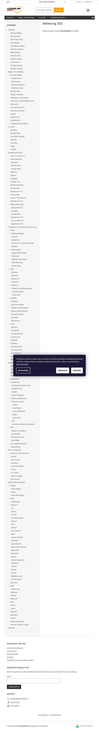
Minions (13, 557)
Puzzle (12, 605)
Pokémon (10, 30)
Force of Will (14, 195)
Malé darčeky (14, 52)
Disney (12, 469)
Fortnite (12, 595)
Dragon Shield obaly (18, 253)
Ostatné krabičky (16, 314)
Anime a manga (15, 476)
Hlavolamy (13, 615)
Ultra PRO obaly (16, 262)
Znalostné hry (14, 447)
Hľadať (58, 10)
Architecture (14, 502)
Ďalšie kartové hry (16, 204)
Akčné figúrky (15, 489)
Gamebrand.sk (55, 715)
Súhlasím (76, 370)
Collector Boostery (17, 85)
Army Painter (16, 408)
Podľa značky (15, 249)
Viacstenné (14, 330)
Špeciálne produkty (17, 46)
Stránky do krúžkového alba (21, 288)
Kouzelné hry (14, 702)
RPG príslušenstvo (16, 437)
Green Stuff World (17, 411)
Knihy (11, 586)
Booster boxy (15, 165)
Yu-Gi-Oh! (10, 127)
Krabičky (13, 140)
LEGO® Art (13, 540)
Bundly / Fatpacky (16, 94)
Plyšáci (12, 618)
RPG (11, 427)
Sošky (12, 492)
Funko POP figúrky (16, 495)
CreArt (12, 608)
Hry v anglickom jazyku (18, 443)
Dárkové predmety (16, 621)
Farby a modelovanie (17, 398)
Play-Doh (13, 611)
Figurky (12, 114)
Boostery (13, 130)
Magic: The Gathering (14, 72)
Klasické (13, 327)
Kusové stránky (17, 291)
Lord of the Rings (16, 466)
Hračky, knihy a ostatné (15, 482)
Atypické (13, 246)
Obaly (12, 146)
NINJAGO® (13, 553)
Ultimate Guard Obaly (18, 259)
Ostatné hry (14, 240)
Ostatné (12, 149)
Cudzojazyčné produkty (18, 123)
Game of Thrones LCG (17, 198)
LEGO (11, 498)
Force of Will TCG (16, 220)
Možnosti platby (12, 654)
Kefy (12, 421)
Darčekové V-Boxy (16, 49)
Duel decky (14, 104)
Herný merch (14, 479)
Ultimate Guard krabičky (18, 308)
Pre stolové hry (15, 350)
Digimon (12, 175)
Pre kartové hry (15, 346)
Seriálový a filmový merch (19, 453)
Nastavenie (22, 370)
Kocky (12, 324)
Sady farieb (15, 418)
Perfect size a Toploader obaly (21, 243)
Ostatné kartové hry (14, 153)
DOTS (12, 524)
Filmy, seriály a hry (13, 450)
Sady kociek (14, 337)
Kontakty (9, 657)
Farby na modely (17, 401)
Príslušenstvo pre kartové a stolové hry (21, 227)
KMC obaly (14, 256)
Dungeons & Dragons (17, 431)
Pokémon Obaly (15, 59)
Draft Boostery (15, 78)
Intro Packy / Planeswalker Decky (21, 101)
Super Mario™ (15, 544)
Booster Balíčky (15, 33)
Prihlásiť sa (13, 687)
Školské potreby (16, 65)
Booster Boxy (14, 36)
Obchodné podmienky (46, 2)
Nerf (11, 602)
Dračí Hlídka (14, 440)
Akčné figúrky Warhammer (20, 385)
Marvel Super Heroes (17, 547)
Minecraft (13, 599)
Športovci (13, 582)
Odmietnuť (62, 370)
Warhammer (14, 382)
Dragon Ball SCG (16, 208)
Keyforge (13, 178)
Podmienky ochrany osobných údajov (19, 660)
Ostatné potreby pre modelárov (22, 424)
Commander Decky (16, 107)
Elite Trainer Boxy (16, 39)
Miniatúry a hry (16, 388)
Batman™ (13, 505)
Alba (11, 269)
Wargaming (14, 379)
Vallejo (13, 414)
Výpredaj (10, 628)
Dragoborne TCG (16, 191)
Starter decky (15, 169)
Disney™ (13, 521)
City (11, 508)
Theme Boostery (16, 88)
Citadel (13, 405)
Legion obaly (15, 266)
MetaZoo (13, 172)
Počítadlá (13, 340)
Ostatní (13, 392)
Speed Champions (16, 560)
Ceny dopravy (11, 651)
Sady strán (15, 295)
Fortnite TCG (14, 182)
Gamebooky (14, 589)
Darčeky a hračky (16, 68)
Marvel (12, 456)
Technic (13, 566)
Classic (12, 511)
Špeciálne (13, 275)
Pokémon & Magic (16, 233)
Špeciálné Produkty (17, 136)
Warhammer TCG (16, 201)
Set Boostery (15, 81)
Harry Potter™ (15, 531)
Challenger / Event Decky (19, 98)
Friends (13, 570)
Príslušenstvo (14, 62)
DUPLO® (13, 528)
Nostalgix (13, 211)
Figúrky (12, 485)
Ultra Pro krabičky (16, 304)
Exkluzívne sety (15, 576)
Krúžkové (13, 285)
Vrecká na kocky (16, 334)
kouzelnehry (14, 706)
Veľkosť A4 (14, 279)
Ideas (12, 534)
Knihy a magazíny (17, 395)
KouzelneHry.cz (42, 715)
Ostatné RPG (14, 434)
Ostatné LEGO (15, 579)
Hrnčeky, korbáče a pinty (19, 625)
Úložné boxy (14, 321)
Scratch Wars (14, 188)
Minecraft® (14, 550)
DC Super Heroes (16, 518)
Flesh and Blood (15, 159)
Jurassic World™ (16, 537)
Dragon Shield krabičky (18, 311)
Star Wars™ (14, 563)
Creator (13, 515)
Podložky (13, 143)
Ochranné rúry (15, 353)
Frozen (12, 573)
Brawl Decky (14, 117)
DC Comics (14, 473)
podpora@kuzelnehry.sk (18, 699)
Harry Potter (14, 460)
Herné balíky (14, 43)
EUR (77, 2)
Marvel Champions (16, 185)
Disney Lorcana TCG (17, 156)
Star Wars (13, 463)
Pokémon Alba (15, 56)
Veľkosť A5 (14, 282)
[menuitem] (9, 18)
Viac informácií (21, 364)
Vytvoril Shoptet (85, 726)
